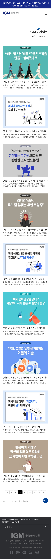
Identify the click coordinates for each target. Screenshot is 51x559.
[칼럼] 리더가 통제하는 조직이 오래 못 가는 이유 (23, 131)
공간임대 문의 (5, 522)
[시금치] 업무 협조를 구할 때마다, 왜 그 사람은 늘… (25, 476)
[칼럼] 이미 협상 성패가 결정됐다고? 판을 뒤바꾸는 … (25, 279)
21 (15, 492)
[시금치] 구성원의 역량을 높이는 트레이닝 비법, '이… (25, 180)
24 (30, 492)
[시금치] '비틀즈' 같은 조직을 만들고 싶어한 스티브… (25, 82)
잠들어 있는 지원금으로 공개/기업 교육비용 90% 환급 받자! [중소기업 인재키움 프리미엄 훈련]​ (26, 4)
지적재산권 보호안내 (26, 519)
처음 (7, 492)
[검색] (45, 500)
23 (25, 492)
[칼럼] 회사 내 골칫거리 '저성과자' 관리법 (20, 426)
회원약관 (4, 519)
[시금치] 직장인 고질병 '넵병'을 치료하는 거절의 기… (25, 377)
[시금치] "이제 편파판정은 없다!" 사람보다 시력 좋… (25, 328)
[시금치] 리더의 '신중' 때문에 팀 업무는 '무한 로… (24, 230)
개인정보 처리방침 (13, 519)
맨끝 (44, 492)
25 (35, 492)
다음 (40, 492)
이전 (11, 492)
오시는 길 (36, 519)
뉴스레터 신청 (15, 522)
